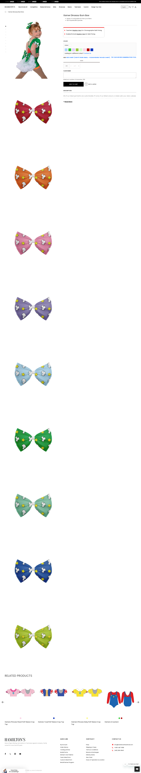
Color (65, 41)
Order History (64, 747)
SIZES (81, 60)
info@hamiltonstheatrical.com (123, 745)
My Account (63, 745)
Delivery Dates (90, 755)
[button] (123, 57)
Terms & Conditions (92, 750)
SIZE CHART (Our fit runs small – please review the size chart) (88, 57)
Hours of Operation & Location (95, 760)
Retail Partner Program (67, 762)
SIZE (86, 57)
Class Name (67, 71)
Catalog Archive (65, 750)
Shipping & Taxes (91, 747)
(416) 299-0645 (119, 750)
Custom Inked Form (66, 760)
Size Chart (89, 757)
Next (138, 702)
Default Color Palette (66, 755)
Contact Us (87, 53)
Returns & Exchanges (92, 752)
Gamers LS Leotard (111, 722)
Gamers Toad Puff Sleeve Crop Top (51, 722)
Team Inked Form (65, 757)
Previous (2, 702)
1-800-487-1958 (119, 747)
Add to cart (73, 84)
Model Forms (64, 752)
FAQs (87, 745)
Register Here (77, 30)
